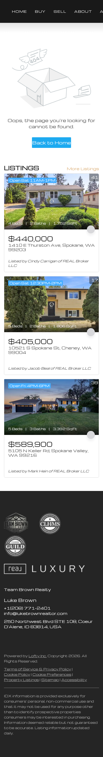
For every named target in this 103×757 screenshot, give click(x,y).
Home (19, 11)
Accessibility (74, 679)
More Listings (83, 168)
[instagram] (29, 639)
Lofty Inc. (38, 655)
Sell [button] (60, 11)
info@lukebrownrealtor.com (35, 613)
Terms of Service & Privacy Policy (37, 669)
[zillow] (18, 639)
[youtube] (40, 639)
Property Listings (21, 679)
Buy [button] (40, 11)
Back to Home (51, 142)
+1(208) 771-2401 (27, 608)
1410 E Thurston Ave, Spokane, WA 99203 (51, 247)
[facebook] (8, 639)
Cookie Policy (17, 674)
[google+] (50, 639)
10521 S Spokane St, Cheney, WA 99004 (50, 350)
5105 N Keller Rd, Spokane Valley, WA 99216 (48, 453)
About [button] (83, 11)
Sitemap (50, 679)
